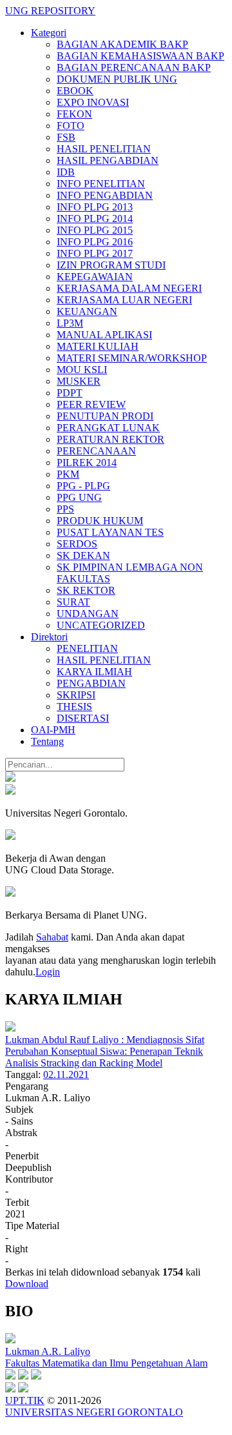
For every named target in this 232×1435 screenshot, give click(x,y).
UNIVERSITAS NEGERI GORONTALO (94, 1412)
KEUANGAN (87, 311)
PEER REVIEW (91, 404)
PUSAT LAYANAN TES (110, 532)
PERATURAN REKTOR (110, 439)
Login (47, 971)
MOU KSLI (82, 369)
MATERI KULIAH (98, 346)
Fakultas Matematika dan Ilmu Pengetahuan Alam (106, 1363)
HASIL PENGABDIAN (108, 160)
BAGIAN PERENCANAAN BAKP (134, 67)
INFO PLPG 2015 (95, 230)
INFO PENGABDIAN (105, 195)
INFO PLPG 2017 (95, 253)
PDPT (69, 392)
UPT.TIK (24, 1400)
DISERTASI (83, 718)
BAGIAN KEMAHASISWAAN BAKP (140, 55)
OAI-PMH (53, 729)
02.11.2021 (66, 1074)
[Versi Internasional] (10, 778)
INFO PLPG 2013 (95, 206)
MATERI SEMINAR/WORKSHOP (132, 357)
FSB (66, 137)
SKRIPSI (76, 694)
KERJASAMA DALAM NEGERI (129, 288)
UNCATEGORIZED (101, 625)
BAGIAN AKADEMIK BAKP (122, 44)
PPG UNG (79, 497)
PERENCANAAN (96, 450)
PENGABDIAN (91, 683)
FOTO (70, 125)
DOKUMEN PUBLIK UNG (117, 79)
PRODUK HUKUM (100, 520)
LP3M (70, 323)
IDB (66, 172)
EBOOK (75, 90)
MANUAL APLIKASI (104, 334)
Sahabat (52, 936)
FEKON (74, 113)
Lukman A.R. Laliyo (47, 1351)
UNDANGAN (88, 613)
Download (26, 1283)
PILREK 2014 (87, 462)
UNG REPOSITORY (50, 10)
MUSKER (79, 381)
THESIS (74, 706)
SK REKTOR (86, 590)
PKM (68, 474)
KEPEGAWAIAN (95, 276)
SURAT (73, 601)
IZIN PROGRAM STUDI (111, 265)
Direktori (49, 636)
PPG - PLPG (83, 485)
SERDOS (77, 543)
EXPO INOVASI (93, 102)
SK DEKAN (83, 555)
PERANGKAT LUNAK (108, 427)
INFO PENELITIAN (101, 183)
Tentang (47, 741)
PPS (65, 509)
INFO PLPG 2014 (95, 218)
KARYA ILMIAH (94, 671)
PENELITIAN (87, 648)
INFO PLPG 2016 (95, 241)
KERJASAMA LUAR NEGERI (124, 299)
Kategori (48, 32)
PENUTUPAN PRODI (105, 416)
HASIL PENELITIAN (104, 148)
